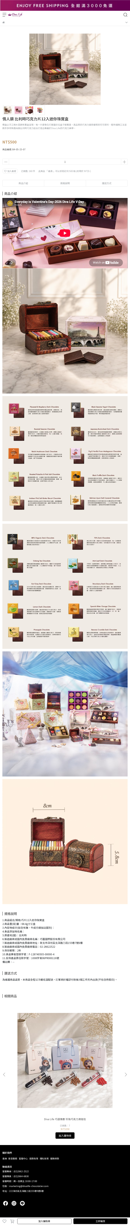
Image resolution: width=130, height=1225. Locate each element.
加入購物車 (44, 1221)
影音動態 (12, 1158)
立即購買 (100, 1221)
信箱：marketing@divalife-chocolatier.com (25, 1186)
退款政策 (33, 1158)
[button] (126, 1074)
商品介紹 (23, 183)
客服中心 (23, 1158)
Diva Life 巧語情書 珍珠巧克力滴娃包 (65, 1119)
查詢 (4, 1158)
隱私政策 (44, 1158)
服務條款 (54, 1158)
